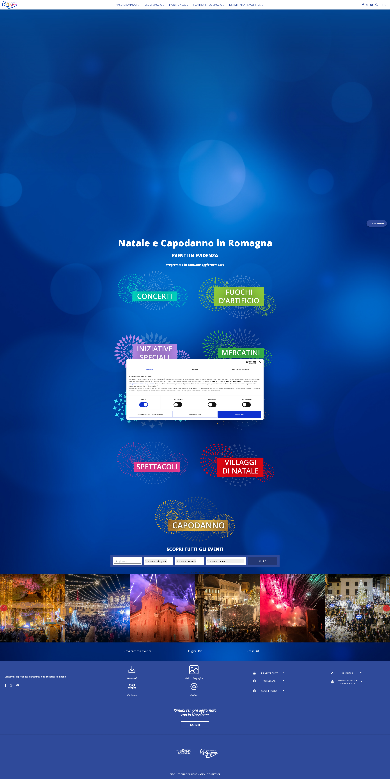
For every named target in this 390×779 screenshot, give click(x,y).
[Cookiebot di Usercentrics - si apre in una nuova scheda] (242, 362)
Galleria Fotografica (194, 678)
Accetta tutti (239, 414)
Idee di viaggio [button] (153, 4)
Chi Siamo (131, 694)
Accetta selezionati (195, 414)
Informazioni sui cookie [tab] (240, 369)
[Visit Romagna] (10, 4)
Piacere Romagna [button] (126, 4)
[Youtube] (371, 4)
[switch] (178, 404)
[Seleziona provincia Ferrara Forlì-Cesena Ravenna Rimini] (189, 561)
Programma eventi (137, 651)
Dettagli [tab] (195, 369)
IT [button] (382, 4)
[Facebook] (363, 4)
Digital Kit (195, 651)
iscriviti (195, 724)
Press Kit (253, 651)
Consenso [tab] (149, 369)
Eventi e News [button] (177, 4)
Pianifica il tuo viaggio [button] (207, 4)
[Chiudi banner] (260, 362)
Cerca (262, 561)
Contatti (194, 694)
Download (132, 678)
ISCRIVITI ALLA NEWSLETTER (245, 4)
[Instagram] (367, 4)
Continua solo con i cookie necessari (150, 414)
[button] (4, 608)
